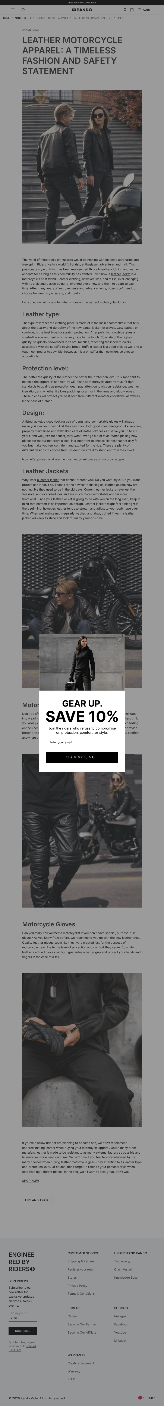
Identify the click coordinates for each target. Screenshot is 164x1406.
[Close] (119, 639)
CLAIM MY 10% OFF (82, 757)
